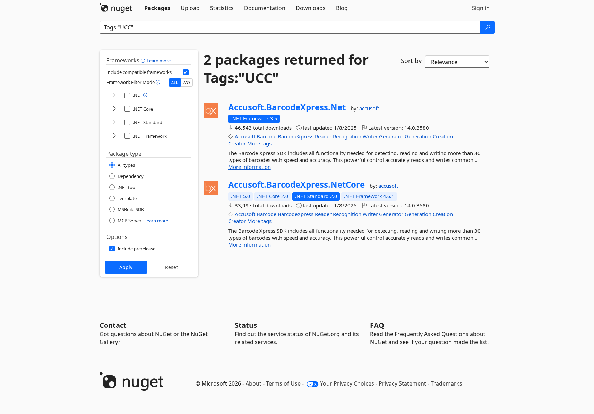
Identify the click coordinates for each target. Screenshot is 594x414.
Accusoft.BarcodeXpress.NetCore (296, 184)
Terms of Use (283, 383)
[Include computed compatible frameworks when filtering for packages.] (185, 72)
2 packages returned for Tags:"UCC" (286, 69)
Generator (391, 136)
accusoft (369, 108)
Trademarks (446, 383)
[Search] (487, 27)
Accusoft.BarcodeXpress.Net (287, 107)
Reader (323, 136)
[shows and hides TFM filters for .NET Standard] (114, 122)
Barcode (266, 136)
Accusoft (245, 136)
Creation (443, 136)
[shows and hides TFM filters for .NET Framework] (114, 136)
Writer (370, 136)
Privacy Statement (402, 383)
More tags (259, 143)
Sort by (411, 61)
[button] (144, 60)
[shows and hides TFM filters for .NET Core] (114, 109)
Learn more (159, 61)
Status (246, 325)
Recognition (347, 136)
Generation (418, 136)
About (253, 383)
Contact (113, 325)
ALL (174, 82)
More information (249, 166)
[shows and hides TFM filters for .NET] (114, 95)
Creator (237, 143)
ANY (186, 82)
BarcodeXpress (295, 136)
